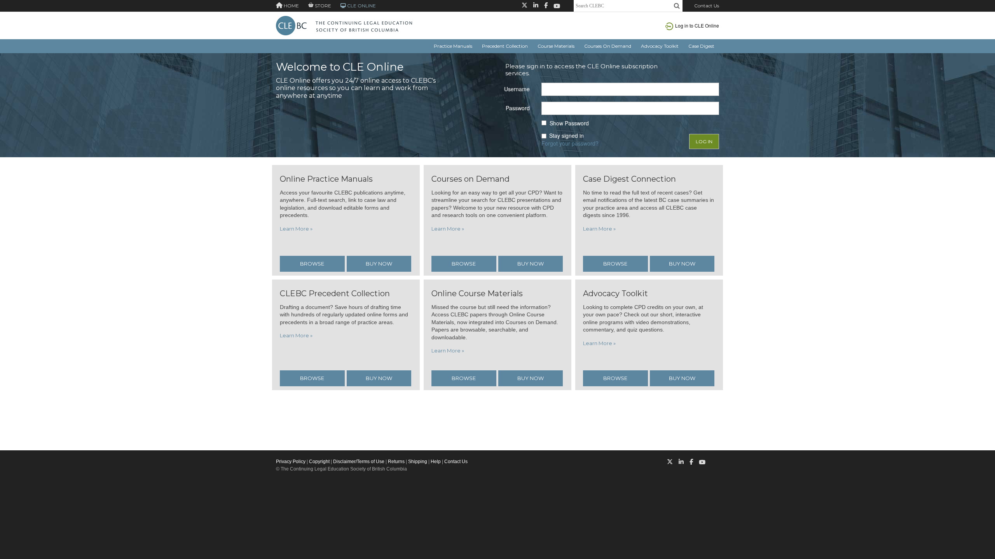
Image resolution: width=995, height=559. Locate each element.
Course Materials (556, 46)
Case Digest (701, 46)
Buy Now (379, 263)
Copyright (319, 461)
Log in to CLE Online (697, 25)
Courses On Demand (607, 46)
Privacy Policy (290, 461)
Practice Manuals (453, 46)
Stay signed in (566, 135)
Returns (396, 461)
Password (518, 108)
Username (517, 89)
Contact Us (706, 6)
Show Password (569, 123)
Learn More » (296, 229)
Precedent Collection (505, 46)
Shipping (417, 461)
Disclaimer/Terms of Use (358, 461)
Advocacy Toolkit (660, 46)
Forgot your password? (570, 143)
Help (436, 461)
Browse (312, 263)
